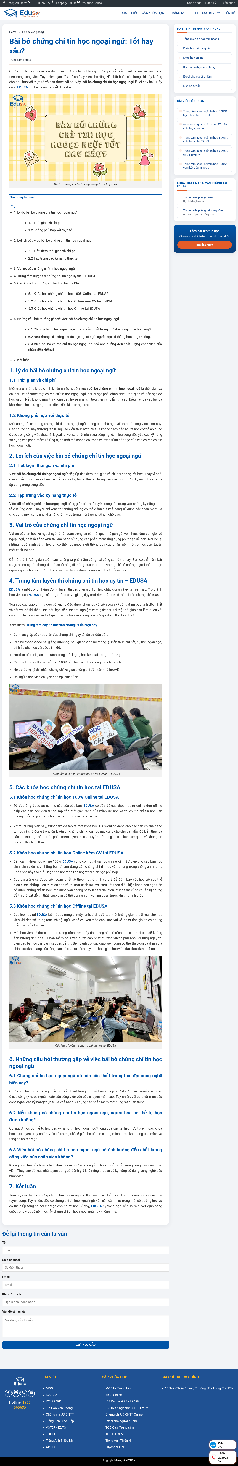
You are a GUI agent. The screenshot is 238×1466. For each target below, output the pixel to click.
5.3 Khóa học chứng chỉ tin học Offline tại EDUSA (64, 308)
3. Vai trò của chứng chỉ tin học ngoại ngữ (44, 269)
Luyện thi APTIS (116, 1447)
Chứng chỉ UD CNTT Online (124, 1414)
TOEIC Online (114, 1434)
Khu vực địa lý (11, 1294)
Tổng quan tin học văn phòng (201, 39)
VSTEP (51, 1427)
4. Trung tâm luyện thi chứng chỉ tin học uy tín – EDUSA (54, 276)
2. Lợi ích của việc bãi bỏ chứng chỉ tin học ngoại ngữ (53, 240)
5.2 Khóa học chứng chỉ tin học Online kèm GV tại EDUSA (70, 301)
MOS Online (113, 1395)
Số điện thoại (11, 1260)
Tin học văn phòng (33, 32)
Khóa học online (193, 57)
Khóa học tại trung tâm (197, 48)
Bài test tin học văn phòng (199, 67)
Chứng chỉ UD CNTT (60, 1414)
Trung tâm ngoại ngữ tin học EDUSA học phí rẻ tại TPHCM (205, 113)
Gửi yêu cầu (86, 1345)
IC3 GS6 (51, 1395)
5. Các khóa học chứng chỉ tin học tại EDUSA (46, 283)
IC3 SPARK (53, 1401)
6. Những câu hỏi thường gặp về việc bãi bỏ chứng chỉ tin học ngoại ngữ (66, 319)
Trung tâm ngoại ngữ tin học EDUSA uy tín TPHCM (205, 152)
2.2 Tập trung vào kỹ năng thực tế (53, 258)
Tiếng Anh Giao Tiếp (60, 1421)
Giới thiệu (130, 13)
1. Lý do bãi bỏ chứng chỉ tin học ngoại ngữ (45, 212)
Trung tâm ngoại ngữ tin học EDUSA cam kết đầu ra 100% (205, 165)
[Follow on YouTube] (31, 1393)
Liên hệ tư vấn (191, 86)
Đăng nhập (194, 3)
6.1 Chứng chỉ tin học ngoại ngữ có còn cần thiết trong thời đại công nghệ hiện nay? (89, 329)
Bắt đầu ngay (204, 244)
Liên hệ (229, 13)
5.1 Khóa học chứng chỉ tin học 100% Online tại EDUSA (68, 294)
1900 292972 (42, 3)
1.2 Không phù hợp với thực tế (50, 230)
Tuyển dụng (227, 3)
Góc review (211, 13)
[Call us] (23, 1393)
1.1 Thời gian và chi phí (45, 223)
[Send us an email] (16, 1393)
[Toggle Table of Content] (12, 207)
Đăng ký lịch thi (185, 13)
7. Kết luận (22, 360)
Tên (4, 1242)
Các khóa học (153, 13)
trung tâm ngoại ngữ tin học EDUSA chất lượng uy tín (205, 126)
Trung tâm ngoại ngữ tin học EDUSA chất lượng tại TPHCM (205, 139)
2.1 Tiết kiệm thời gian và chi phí (52, 251)
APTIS (50, 1447)
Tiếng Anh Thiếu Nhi (60, 1440)
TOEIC (50, 1434)
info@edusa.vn (18, 3)
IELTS (62, 1427)
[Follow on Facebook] (8, 1393)
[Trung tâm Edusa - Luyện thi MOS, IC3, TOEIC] (21, 13)
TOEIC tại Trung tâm (119, 1427)
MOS (49, 1388)
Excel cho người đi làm (197, 76)
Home (12, 32)
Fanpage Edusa (66, 3)
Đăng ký (210, 3)
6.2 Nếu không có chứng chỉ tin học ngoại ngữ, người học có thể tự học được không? (90, 337)
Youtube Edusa (92, 3)
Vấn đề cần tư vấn (14, 1311)
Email (6, 1277)
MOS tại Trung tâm (118, 1388)
